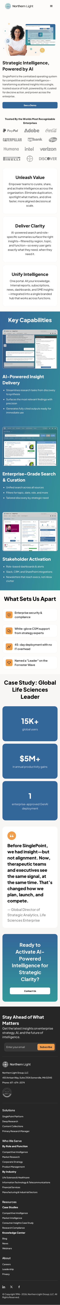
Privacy (6, 1274)
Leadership (8, 1269)
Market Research (11, 1156)
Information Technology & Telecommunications (26, 1182)
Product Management (13, 1166)
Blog (4, 1238)
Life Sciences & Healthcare (16, 1177)
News (5, 1243)
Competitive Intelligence (15, 1152)
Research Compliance (13, 1227)
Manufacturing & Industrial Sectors (19, 1192)
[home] (19, 6)
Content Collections (12, 1126)
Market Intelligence (12, 1218)
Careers (6, 1264)
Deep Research (10, 1121)
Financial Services (11, 1187)
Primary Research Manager (16, 1131)
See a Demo (30, 105)
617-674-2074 (17, 1082)
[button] (51, 6)
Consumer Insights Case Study (18, 1222)
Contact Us (30, 991)
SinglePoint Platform (12, 1116)
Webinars (7, 1248)
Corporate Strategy (12, 1161)
